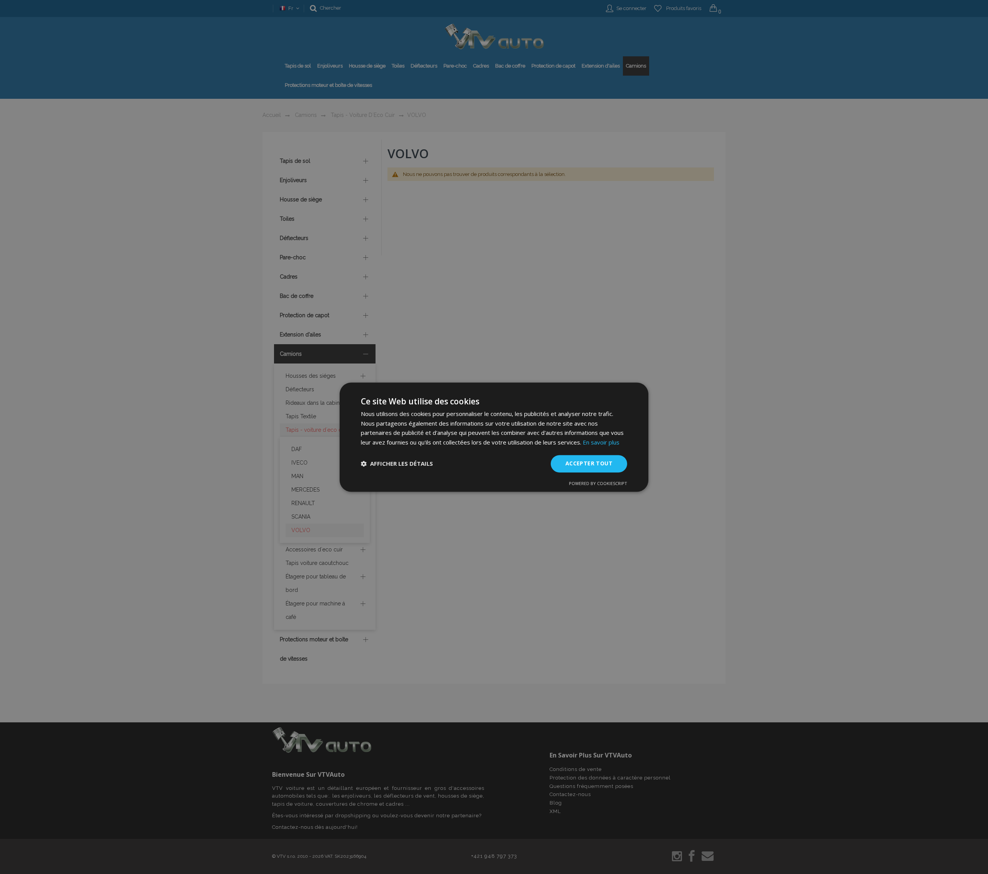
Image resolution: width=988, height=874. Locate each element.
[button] (397, 463)
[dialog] (494, 437)
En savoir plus (601, 442)
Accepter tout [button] (588, 463)
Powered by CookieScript (598, 483)
